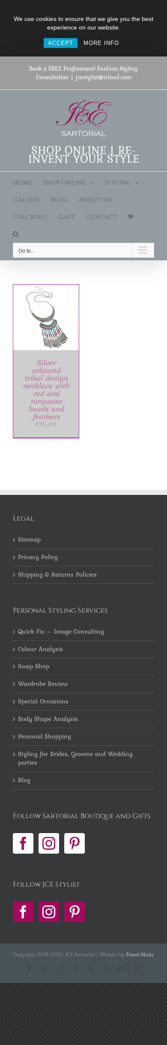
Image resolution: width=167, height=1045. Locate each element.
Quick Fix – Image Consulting (61, 632)
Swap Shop (33, 666)
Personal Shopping (44, 736)
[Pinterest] (74, 843)
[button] (16, 234)
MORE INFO (101, 43)
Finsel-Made (140, 955)
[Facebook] (23, 843)
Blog (24, 780)
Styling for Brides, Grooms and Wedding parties (75, 758)
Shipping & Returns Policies (57, 575)
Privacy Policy (38, 557)
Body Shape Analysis (48, 719)
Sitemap (29, 540)
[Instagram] (49, 843)
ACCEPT (60, 43)
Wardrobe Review (43, 684)
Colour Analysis (40, 649)
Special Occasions (43, 701)
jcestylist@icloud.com (103, 77)
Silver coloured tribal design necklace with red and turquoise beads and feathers (46, 389)
